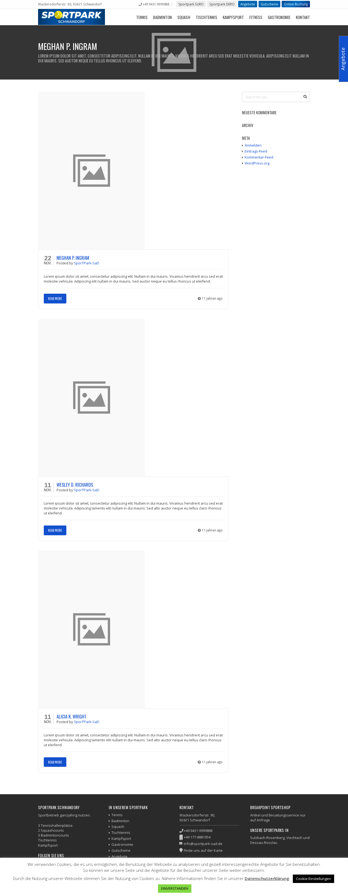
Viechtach (294, 837)
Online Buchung (296, 4)
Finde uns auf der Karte (203, 850)
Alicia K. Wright (71, 716)
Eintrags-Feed (256, 151)
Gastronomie (279, 17)
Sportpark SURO (191, 4)
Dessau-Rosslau (263, 842)
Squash (183, 17)
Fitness (255, 17)
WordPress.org (257, 163)
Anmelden (253, 145)
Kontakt (303, 17)
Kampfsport (233, 17)
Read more (55, 298)
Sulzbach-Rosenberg (267, 837)
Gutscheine (269, 4)
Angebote (247, 4)
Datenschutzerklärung (267, 878)
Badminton (162, 17)
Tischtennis (206, 17)
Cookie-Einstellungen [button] (313, 878)
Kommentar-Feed (259, 157)
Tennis (142, 17)
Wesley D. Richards (75, 484)
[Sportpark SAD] (71, 17)
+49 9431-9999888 (156, 4)
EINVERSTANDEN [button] (174, 888)
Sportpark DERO (222, 4)
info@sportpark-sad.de (203, 843)
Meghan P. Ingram (73, 257)
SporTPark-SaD (86, 263)
